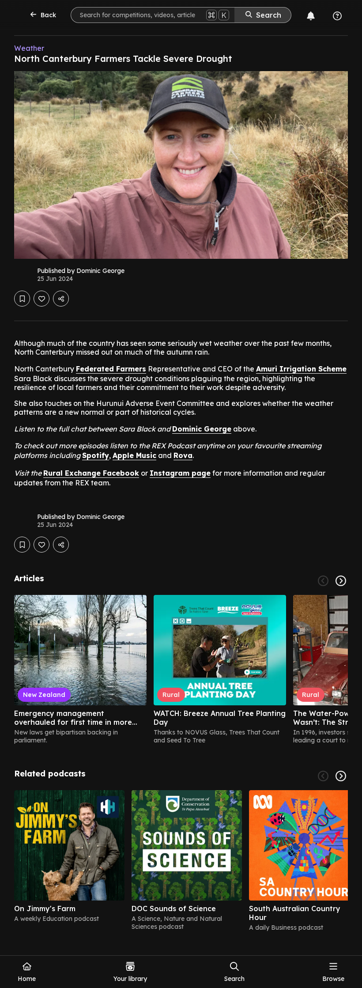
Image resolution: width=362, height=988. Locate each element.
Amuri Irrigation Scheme (301, 368)
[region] (181, 669)
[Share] (61, 299)
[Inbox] (310, 15)
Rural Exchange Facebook (91, 473)
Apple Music (134, 455)
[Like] (41, 299)
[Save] (22, 299)
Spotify (95, 455)
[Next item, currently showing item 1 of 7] (341, 776)
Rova (182, 455)
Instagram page (180, 473)
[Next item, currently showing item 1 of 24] (341, 581)
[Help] (337, 15)
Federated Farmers (111, 368)
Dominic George (201, 428)
